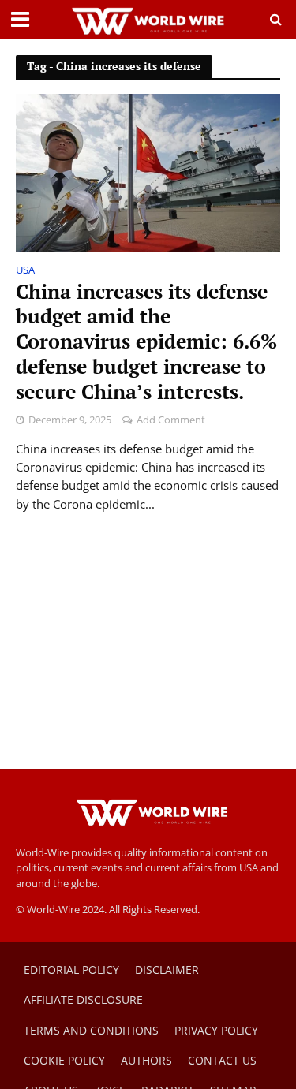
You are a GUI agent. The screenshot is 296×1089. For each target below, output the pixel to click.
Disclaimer (167, 969)
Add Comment (171, 420)
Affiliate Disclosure (83, 999)
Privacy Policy (216, 1030)
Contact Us (222, 1060)
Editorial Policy (71, 969)
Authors (146, 1060)
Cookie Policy (64, 1060)
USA (25, 271)
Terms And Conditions (91, 1030)
